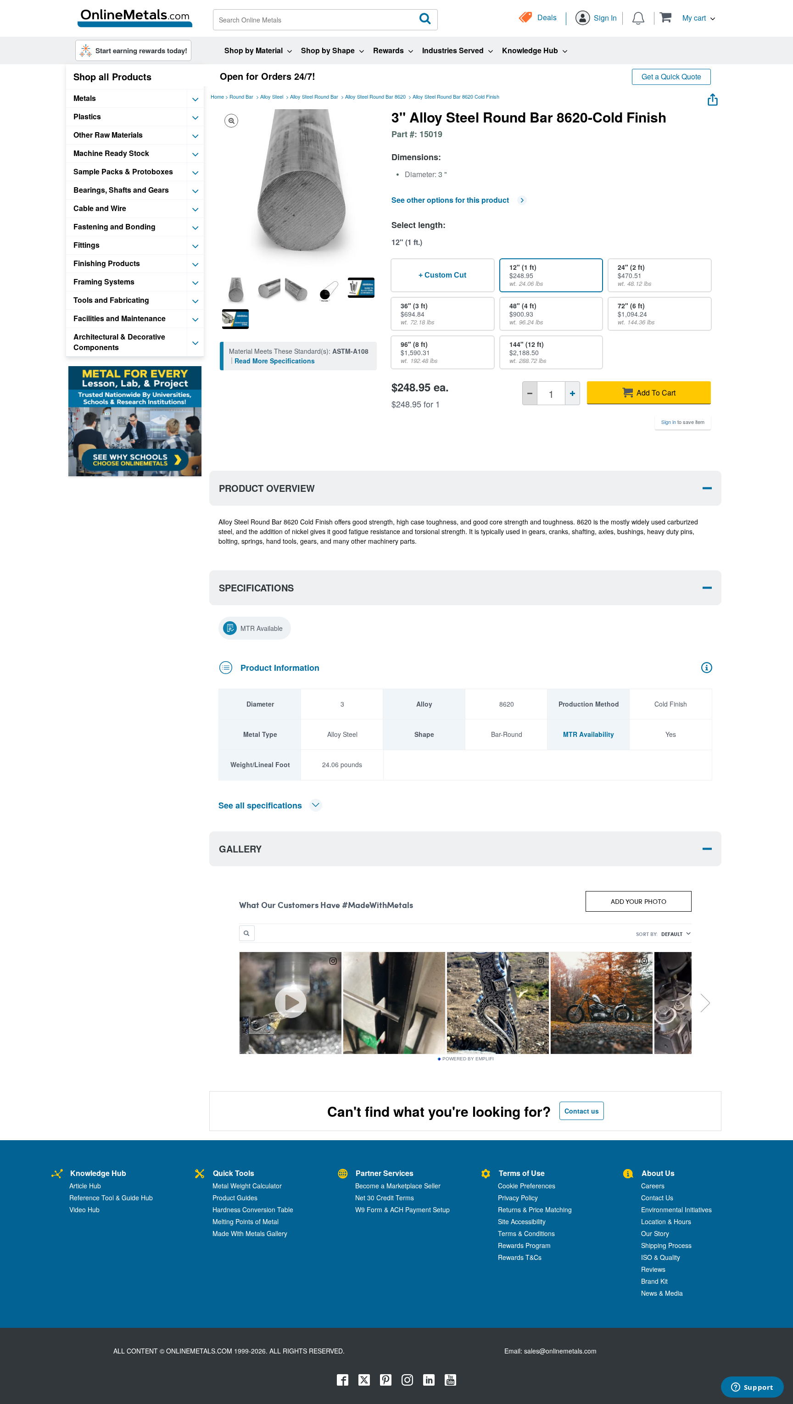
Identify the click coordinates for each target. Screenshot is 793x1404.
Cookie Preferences (526, 1185)
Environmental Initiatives (676, 1209)
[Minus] (529, 393)
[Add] (572, 393)
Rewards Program (524, 1245)
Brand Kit (654, 1281)
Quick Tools (233, 1173)
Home (217, 96)
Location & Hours (666, 1221)
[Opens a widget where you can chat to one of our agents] (752, 1387)
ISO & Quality (660, 1257)
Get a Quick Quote (671, 76)
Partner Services (384, 1173)
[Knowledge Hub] (57, 1174)
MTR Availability (588, 734)
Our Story (655, 1233)
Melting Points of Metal (245, 1221)
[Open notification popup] (638, 17)
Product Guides (234, 1197)
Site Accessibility (522, 1221)
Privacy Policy (518, 1197)
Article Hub (85, 1185)
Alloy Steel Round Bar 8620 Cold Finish (456, 96)
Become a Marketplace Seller (398, 1185)
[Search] (425, 19)
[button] (687, 17)
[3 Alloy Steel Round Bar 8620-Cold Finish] (235, 291)
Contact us (581, 1110)
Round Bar (241, 96)
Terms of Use (522, 1173)
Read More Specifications (275, 360)
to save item (682, 421)
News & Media (662, 1293)
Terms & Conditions (526, 1233)
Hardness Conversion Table (252, 1209)
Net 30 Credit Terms (384, 1197)
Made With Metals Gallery (249, 1233)
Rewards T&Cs (520, 1257)
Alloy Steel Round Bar (314, 96)
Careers (653, 1185)
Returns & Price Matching (535, 1209)
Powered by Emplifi (468, 1059)
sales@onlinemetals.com (560, 1350)
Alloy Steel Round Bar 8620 (375, 96)
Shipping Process (666, 1245)
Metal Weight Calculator (247, 1185)
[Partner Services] (343, 1174)
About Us (658, 1173)
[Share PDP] (712, 97)
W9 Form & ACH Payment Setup (402, 1209)
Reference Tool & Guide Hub (111, 1197)
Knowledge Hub (98, 1173)
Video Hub (84, 1209)
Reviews (653, 1269)
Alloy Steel (271, 96)
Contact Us (657, 1197)
